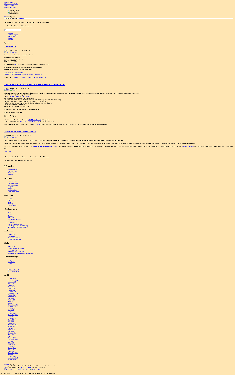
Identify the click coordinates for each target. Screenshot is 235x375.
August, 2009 (12, 359)
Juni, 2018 (11, 320)
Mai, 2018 (11, 321)
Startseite (7, 17)
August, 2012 (12, 348)
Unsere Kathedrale (26, 77)
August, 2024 (12, 278)
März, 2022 (11, 287)
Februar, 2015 (12, 338)
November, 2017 (13, 325)
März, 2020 (11, 301)
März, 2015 (11, 336)
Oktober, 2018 (12, 316)
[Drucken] (13, 52)
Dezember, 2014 (13, 339)
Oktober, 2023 (12, 282)
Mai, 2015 (11, 334)
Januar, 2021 (11, 295)
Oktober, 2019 (12, 308)
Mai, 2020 (11, 298)
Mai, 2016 (11, 331)
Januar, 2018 (11, 323)
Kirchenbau (10, 46)
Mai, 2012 (11, 351)
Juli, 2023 (11, 283)
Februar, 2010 (12, 356)
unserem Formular (188, 146)
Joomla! (6, 367)
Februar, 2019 (12, 313)
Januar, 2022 (11, 290)
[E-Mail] (7, 52)
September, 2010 (13, 354)
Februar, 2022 (12, 288)
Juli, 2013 (11, 343)
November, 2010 (13, 353)
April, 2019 (11, 311)
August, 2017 (12, 326)
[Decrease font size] (14, 14)
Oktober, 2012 (12, 346)
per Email (16, 64)
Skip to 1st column (9, 5)
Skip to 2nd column (10, 7)
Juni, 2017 (11, 328)
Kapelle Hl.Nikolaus (40, 77)
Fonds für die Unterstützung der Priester (17, 96)
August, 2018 (12, 318)
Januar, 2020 (11, 303)
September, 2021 (13, 293)
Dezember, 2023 (13, 280)
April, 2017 (11, 329)
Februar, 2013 (12, 344)
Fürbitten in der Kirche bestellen (13, 73)
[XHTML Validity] (35, 369)
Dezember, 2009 (13, 358)
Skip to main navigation (11, 4)
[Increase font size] (14, 10)
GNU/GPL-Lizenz (25, 367)
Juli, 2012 (11, 349)
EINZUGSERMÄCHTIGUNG (29, 121)
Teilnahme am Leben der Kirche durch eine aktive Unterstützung (23, 74)
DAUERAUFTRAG (34, 120)
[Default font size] (13, 12)
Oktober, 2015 (12, 333)
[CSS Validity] (25, 369)
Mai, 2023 (11, 285)
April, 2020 (11, 300)
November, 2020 (13, 296)
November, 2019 (13, 306)
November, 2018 (13, 315)
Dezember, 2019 (13, 305)
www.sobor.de (22, 18)
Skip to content (8, 2)
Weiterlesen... (8, 151)
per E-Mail (36, 124)
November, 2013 (13, 341)
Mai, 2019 (11, 310)
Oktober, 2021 (12, 291)
